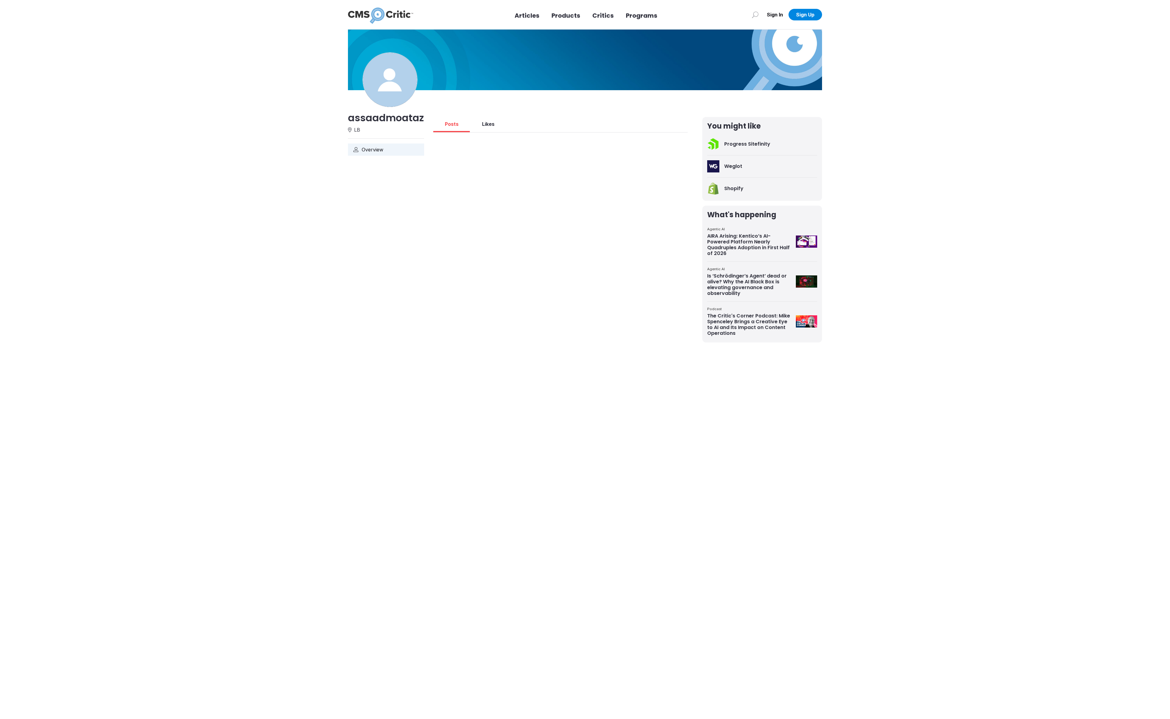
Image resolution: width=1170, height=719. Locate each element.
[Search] (755, 14)
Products (565, 15)
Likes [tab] (488, 124)
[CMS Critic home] (380, 14)
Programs (641, 15)
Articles (527, 15)
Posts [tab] (452, 124)
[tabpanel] (560, 135)
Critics (603, 15)
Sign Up (805, 15)
